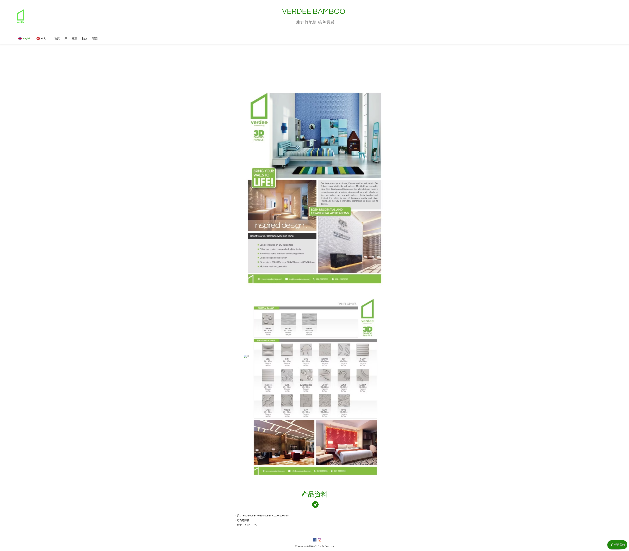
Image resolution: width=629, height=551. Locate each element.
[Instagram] (319, 540)
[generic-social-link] (314, 540)
